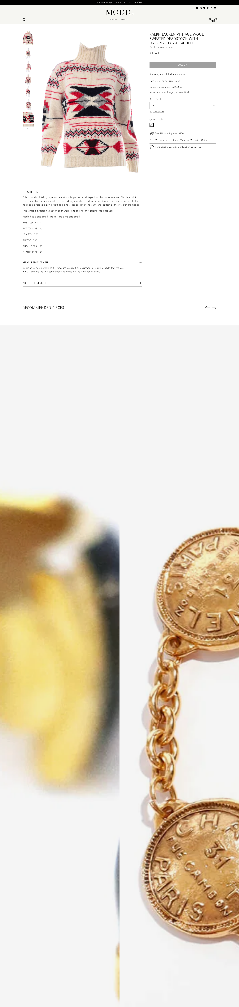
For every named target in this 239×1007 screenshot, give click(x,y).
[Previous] (78, 2)
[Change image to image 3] (28, 66)
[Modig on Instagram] (200, 7)
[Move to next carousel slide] (214, 307)
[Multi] (152, 125)
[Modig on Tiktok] (208, 7)
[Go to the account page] (209, 19)
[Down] (28, 128)
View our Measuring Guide (193, 140)
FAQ (184, 146)
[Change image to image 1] (28, 38)
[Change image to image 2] (28, 53)
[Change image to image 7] (28, 117)
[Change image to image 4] (28, 79)
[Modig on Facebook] (197, 7)
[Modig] (119, 12)
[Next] (161, 2)
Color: (156, 119)
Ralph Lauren (157, 47)
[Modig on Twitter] (211, 7)
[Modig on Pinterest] (204, 7)
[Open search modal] (24, 19)
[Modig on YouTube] (215, 7)
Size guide (158, 111)
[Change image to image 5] (28, 91)
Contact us (195, 146)
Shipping (154, 74)
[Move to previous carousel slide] (207, 307)
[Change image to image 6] (28, 104)
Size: (156, 99)
